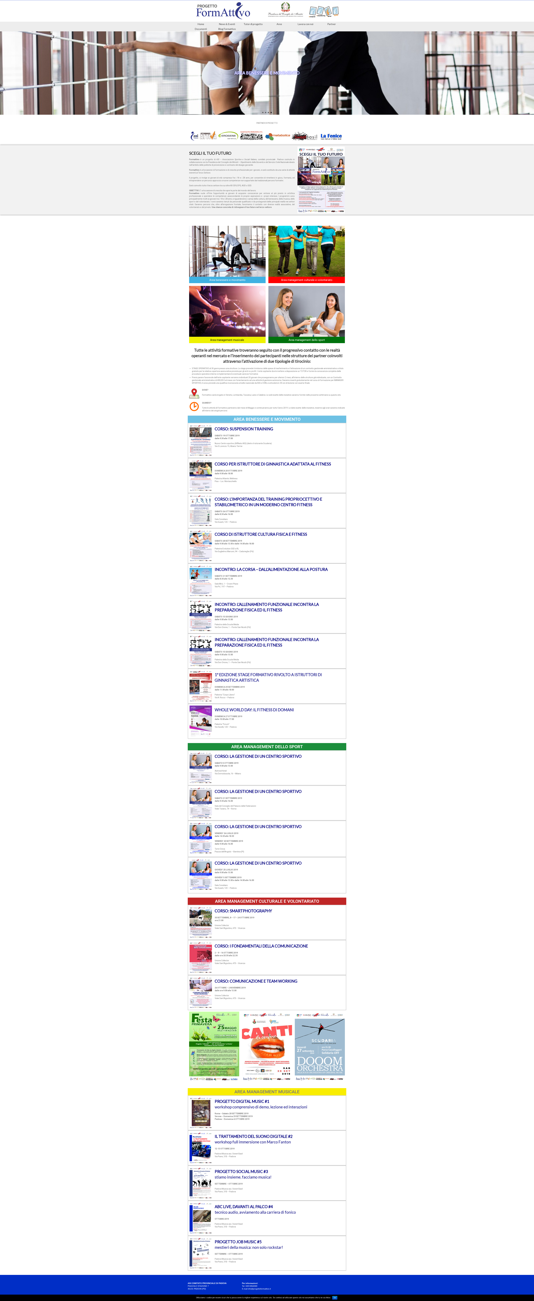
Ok (335, 1298)
